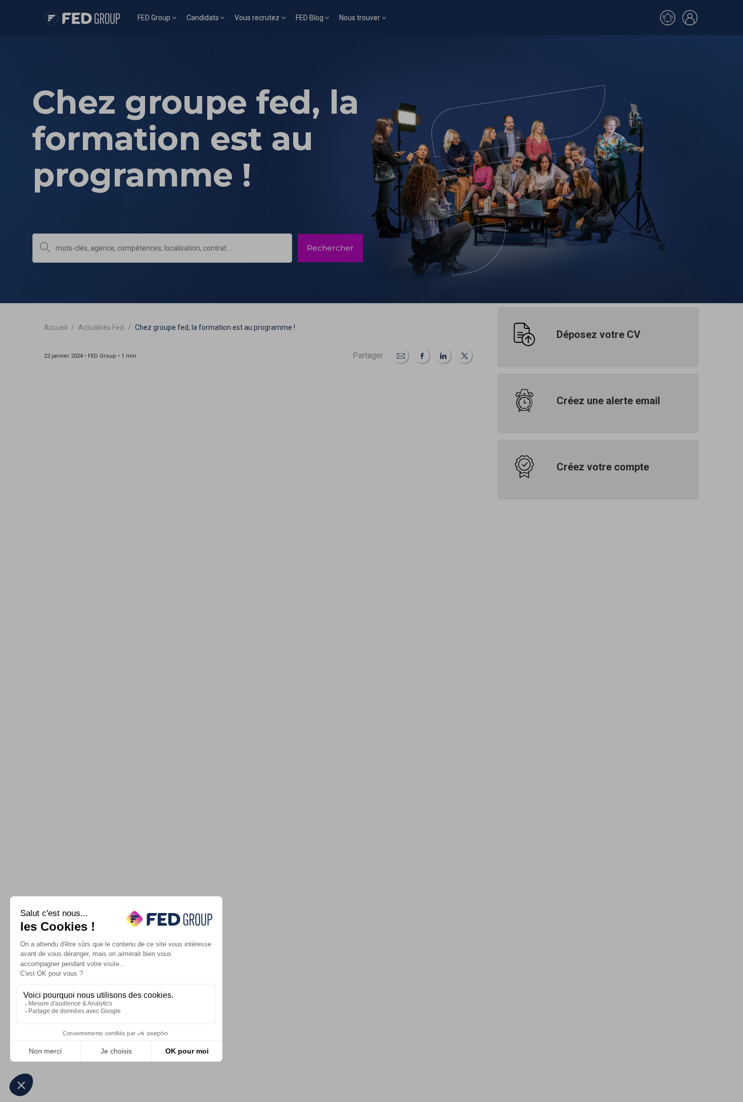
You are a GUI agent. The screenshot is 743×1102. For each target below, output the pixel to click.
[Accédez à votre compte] (690, 18)
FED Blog (309, 18)
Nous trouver (359, 18)
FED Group (153, 18)
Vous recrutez (257, 18)
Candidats (203, 18)
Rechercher (330, 248)
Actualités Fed (101, 327)
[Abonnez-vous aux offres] (668, 18)
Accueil (55, 327)
